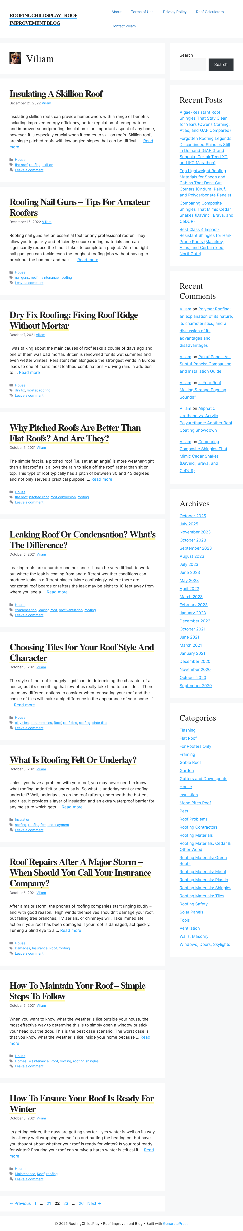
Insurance (39, 948)
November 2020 (195, 669)
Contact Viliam (124, 26)
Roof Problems (194, 819)
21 (49, 1203)
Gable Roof (190, 762)
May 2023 (189, 580)
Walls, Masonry (194, 936)
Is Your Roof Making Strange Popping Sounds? (203, 390)
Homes (21, 1061)
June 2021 (189, 637)
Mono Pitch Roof (195, 803)
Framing (187, 754)
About (117, 12)
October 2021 (193, 629)
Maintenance (38, 1061)
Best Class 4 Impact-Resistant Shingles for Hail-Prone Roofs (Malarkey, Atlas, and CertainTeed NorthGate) (206, 241)
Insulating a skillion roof (55, 93)
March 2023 (191, 596)
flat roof (21, 165)
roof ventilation (71, 610)
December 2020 (195, 661)
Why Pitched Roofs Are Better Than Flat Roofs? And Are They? (74, 432)
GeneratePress (175, 1223)
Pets (184, 811)
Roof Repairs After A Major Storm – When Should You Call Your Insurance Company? (80, 872)
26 (82, 1203)
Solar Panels (191, 912)
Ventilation (190, 928)
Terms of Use (142, 12)
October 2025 (193, 515)
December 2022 (195, 621)
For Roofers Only (195, 746)
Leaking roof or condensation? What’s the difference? (82, 539)
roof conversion (63, 497)
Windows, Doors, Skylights (205, 944)
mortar (32, 390)
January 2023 (193, 613)
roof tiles (70, 723)
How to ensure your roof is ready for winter (81, 1103)
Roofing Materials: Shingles (205, 887)
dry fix (20, 390)
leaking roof (47, 610)
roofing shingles (86, 1061)
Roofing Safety (194, 904)
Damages (22, 948)
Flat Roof (188, 738)
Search (186, 55)
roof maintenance (45, 277)
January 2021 (192, 653)
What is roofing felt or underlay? (72, 759)
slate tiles (99, 723)
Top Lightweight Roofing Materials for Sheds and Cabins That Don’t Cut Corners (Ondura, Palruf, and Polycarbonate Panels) (205, 182)
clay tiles (22, 723)
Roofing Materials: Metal (203, 871)
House (20, 159)
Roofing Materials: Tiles (202, 896)
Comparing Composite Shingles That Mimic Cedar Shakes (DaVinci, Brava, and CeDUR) (203, 456)
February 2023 (194, 604)
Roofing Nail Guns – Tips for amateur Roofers (79, 206)
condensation (26, 610)
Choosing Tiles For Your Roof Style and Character (81, 652)
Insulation (22, 819)
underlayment (58, 825)
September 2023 (196, 548)
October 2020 (193, 677)
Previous (20, 1203)
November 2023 (195, 532)
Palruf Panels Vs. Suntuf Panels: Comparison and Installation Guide (205, 364)
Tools (185, 920)
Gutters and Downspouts (203, 778)
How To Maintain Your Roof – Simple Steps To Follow (77, 990)
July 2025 (189, 524)
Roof (57, 723)
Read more (87, 259)
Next (94, 1203)
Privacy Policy (175, 12)
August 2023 (192, 556)
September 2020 (196, 685)
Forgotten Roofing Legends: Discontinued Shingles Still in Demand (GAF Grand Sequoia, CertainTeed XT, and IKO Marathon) (206, 150)
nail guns (22, 277)
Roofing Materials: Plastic (204, 879)
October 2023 (193, 540)
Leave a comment (29, 170)
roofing (35, 165)
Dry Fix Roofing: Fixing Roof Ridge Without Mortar (73, 319)
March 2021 (191, 645)
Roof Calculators (210, 12)
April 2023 (189, 588)
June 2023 (190, 572)
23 (66, 1203)
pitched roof (39, 497)
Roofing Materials (196, 835)
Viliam (46, 103)
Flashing (188, 730)
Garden (187, 770)
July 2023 (189, 564)
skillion (47, 165)
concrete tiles (41, 723)
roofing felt (37, 825)
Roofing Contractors (199, 827)
